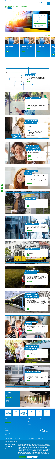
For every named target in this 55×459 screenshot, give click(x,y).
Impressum (36, 438)
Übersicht (30, 159)
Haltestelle (38, 15)
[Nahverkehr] (2, 185)
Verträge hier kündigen (39, 413)
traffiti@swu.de (10, 395)
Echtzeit (45, 15)
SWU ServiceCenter (7, 430)
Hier (34, 25)
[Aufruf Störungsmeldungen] (2, 191)
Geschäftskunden (11, 0)
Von (34, 17)
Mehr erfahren (29, 230)
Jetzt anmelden (8, 422)
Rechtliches (29, 438)
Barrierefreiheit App (43, 438)
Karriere (22, 3)
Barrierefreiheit (39, 438)
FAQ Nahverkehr (29, 330)
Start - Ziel (34, 15)
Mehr (7, 51)
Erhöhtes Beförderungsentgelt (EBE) (23, 413)
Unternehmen (12, 3)
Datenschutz (32, 438)
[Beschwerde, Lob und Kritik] (2, 188)
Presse (40, 422)
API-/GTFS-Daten (31, 413)
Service (18, 3)
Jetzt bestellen (29, 183)
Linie (41, 15)
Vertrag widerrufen (46, 413)
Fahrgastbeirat (8, 413)
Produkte (7, 3)
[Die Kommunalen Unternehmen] (44, 430)
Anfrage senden (9, 397)
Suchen (40, 23)
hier (35, 135)
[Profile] (42, 3)
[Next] (49, 35)
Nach (34, 19)
